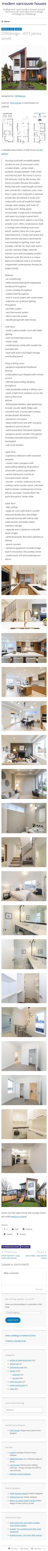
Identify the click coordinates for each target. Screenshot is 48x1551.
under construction (17, 1385)
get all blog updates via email (19, 1299)
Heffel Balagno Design (19, 1493)
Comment (38, 1289)
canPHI (13, 1453)
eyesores (16, 1375)
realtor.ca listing (18, 1216)
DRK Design (15, 1430)
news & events (16, 1382)
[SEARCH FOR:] (24, 1410)
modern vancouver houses (24, 3)
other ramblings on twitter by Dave (20, 1335)
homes (26, 1247)
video (12, 1389)
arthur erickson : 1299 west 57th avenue (10, 1254)
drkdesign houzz (16, 1459)
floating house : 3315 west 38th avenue (26, 1535)
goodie (15, 1378)
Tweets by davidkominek (15, 1341)
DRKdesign (20, 96)
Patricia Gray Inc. (16, 1497)
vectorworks (15, 1465)
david (18, 29)
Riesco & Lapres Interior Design (22, 1501)
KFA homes (15, 103)
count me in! (13, 1320)
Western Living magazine (20, 1474)
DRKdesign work (11, 1247)
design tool (14, 1364)
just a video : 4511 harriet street (36, 1254)
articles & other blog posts (20, 1360)
